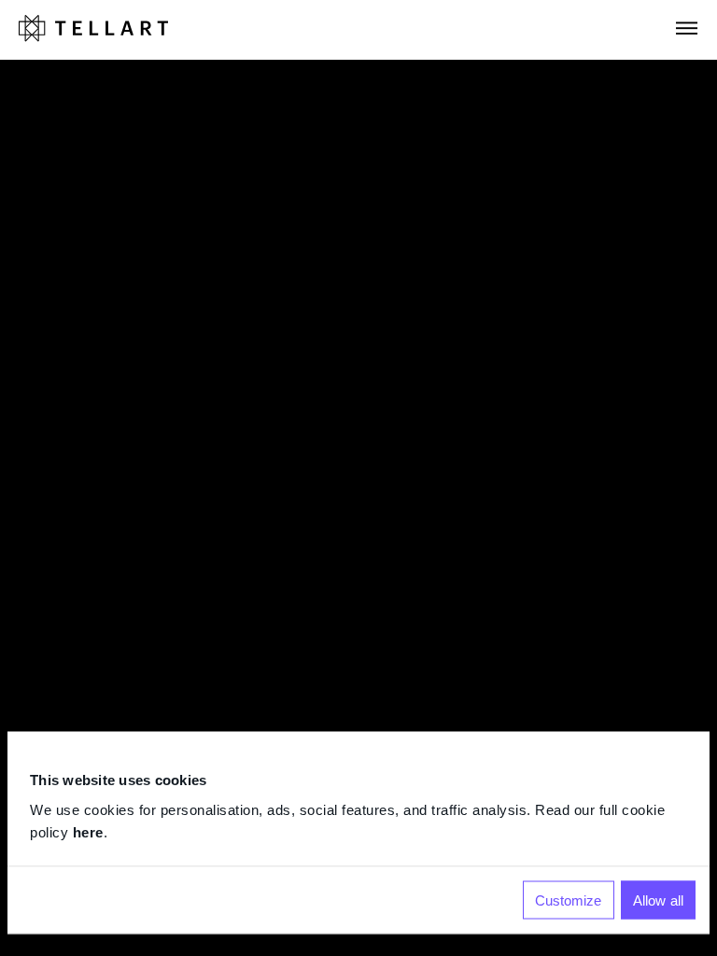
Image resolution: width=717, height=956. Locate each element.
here (88, 831)
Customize (568, 899)
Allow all (658, 899)
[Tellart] (93, 29)
